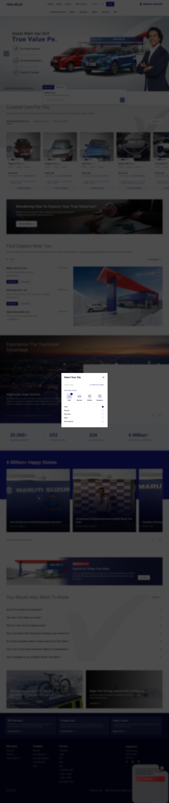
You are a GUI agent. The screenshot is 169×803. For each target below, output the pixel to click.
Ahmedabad (68, 421)
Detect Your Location (98, 385)
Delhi (66, 407)
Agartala (67, 414)
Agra (66, 418)
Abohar (67, 410)
